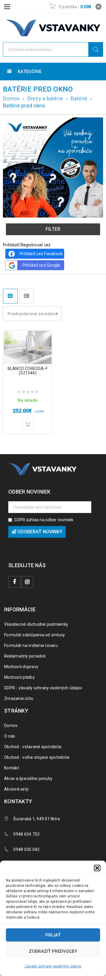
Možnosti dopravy (21, 666)
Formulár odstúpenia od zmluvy (34, 635)
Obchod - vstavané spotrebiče (33, 746)
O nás (9, 736)
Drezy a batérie (45, 98)
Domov (11, 98)
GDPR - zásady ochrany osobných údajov (43, 687)
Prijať (53, 935)
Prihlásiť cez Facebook (41, 253)
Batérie (79, 98)
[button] (97, 868)
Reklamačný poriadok (25, 656)
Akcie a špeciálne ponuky (28, 778)
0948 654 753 (26, 834)
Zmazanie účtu (18, 698)
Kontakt (11, 768)
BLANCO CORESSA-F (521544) (28, 370)
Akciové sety (16, 789)
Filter (53, 229)
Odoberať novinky (39, 532)
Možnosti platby (19, 677)
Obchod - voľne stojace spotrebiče (36, 757)
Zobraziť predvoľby (53, 951)
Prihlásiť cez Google (41, 265)
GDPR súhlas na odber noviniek (43, 519)
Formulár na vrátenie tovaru (31, 645)
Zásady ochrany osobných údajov (53, 966)
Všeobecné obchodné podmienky (36, 624)
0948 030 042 (26, 849)
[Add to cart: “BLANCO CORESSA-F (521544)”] (28, 424)
